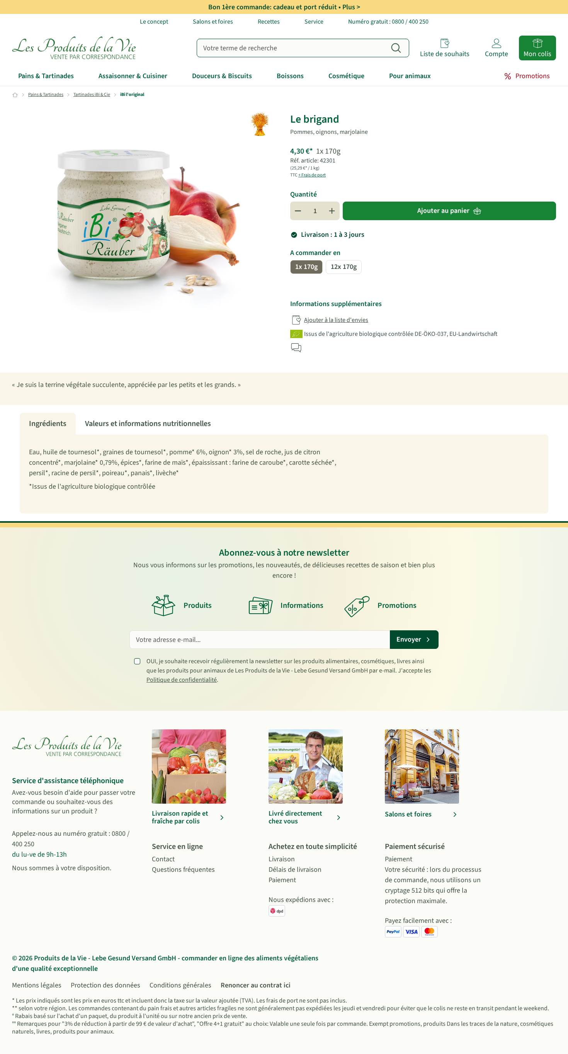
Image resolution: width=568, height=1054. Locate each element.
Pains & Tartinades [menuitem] (46, 76)
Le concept (154, 21)
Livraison (282, 859)
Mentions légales (36, 985)
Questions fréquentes (183, 869)
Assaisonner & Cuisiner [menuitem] (133, 76)
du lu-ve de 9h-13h (39, 854)
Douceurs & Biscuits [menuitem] (222, 76)
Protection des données (105, 985)
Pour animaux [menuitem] (410, 76)
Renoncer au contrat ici (256, 985)
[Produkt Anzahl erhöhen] (332, 211)
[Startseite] (75, 48)
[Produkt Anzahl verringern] (298, 211)
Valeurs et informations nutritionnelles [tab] (148, 423)
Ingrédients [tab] (47, 423)
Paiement (282, 880)
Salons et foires (213, 21)
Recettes (269, 21)
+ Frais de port (312, 175)
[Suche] (396, 48)
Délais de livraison (295, 869)
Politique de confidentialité (181, 680)
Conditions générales (180, 985)
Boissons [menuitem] (290, 76)
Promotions (532, 76)
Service (313, 21)
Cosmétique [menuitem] (346, 76)
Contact (163, 859)
